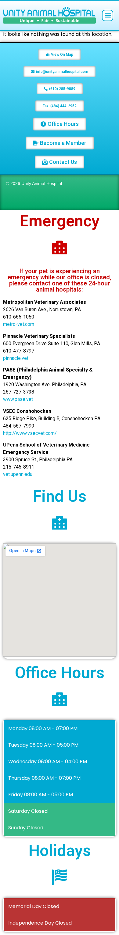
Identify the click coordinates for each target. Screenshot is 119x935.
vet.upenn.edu (17, 474)
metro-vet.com (18, 324)
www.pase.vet (18, 399)
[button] (107, 15)
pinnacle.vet (15, 358)
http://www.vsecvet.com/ (30, 433)
